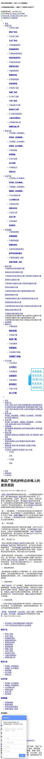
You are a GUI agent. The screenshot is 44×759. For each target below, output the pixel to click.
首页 (6, 23)
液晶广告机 (6, 494)
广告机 (8, 560)
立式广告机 (18, 515)
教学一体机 (10, 592)
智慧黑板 (20, 614)
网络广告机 (29, 594)
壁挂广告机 (34, 531)
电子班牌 (12, 614)
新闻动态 (8, 473)
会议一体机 (18, 560)
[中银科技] (22, 18)
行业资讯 (8, 475)
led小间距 (21, 612)
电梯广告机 (21, 547)
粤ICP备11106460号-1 (27, 740)
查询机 (4, 612)
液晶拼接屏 (12, 612)
